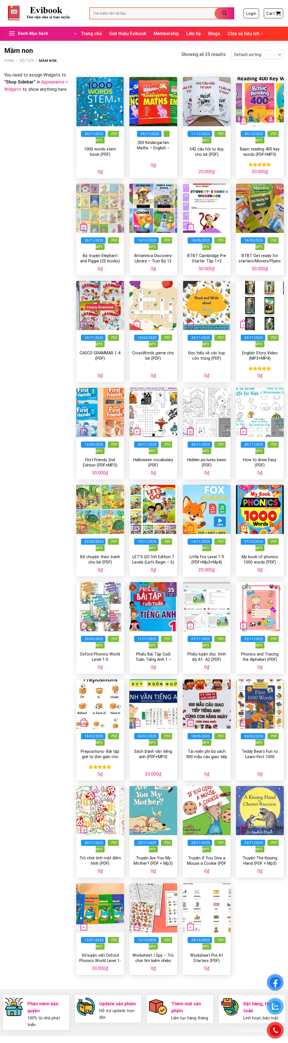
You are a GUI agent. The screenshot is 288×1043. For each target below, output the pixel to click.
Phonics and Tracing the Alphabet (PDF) (259, 657)
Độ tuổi (27, 60)
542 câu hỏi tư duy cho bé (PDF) (207, 152)
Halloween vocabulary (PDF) (153, 463)
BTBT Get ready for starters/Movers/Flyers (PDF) (260, 261)
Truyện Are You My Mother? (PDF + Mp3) (153, 861)
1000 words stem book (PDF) (100, 152)
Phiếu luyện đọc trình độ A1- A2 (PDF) (206, 657)
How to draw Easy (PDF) (259, 463)
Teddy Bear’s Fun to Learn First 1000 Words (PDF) (260, 756)
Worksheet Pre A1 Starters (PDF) (206, 958)
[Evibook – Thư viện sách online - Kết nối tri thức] (42, 13)
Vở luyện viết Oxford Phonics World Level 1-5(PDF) (100, 960)
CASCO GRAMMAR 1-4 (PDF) (100, 356)
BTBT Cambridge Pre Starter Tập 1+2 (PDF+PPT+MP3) (206, 261)
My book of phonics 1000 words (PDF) (260, 560)
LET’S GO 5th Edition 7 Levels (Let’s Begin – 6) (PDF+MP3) (153, 562)
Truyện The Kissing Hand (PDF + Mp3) (259, 861)
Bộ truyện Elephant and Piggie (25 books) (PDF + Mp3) (100, 261)
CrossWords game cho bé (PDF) (153, 356)
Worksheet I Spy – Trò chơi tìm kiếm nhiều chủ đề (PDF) (153, 960)
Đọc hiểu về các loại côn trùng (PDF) (206, 356)
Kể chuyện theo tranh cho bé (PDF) (100, 560)
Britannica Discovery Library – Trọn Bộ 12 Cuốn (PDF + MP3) (153, 261)
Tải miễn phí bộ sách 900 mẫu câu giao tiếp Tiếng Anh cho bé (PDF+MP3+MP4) (206, 759)
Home (9, 60)
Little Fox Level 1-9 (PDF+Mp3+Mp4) (207, 560)
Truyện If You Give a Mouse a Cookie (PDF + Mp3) (206, 863)
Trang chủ (91, 33)
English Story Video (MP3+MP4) (260, 356)
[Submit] (224, 13)
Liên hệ (193, 33)
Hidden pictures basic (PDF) (206, 463)
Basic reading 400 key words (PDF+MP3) (260, 152)
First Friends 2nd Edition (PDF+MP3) (100, 463)
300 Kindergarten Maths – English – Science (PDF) (153, 148)
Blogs (214, 33)
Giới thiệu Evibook (127, 33)
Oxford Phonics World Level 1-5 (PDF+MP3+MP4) (100, 659)
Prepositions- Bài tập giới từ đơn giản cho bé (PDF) (100, 756)
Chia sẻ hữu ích (243, 33)
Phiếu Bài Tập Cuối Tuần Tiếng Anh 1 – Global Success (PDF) (153, 659)
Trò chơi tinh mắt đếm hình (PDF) (100, 861)
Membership (166, 33)
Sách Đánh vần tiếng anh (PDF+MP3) (153, 754)
